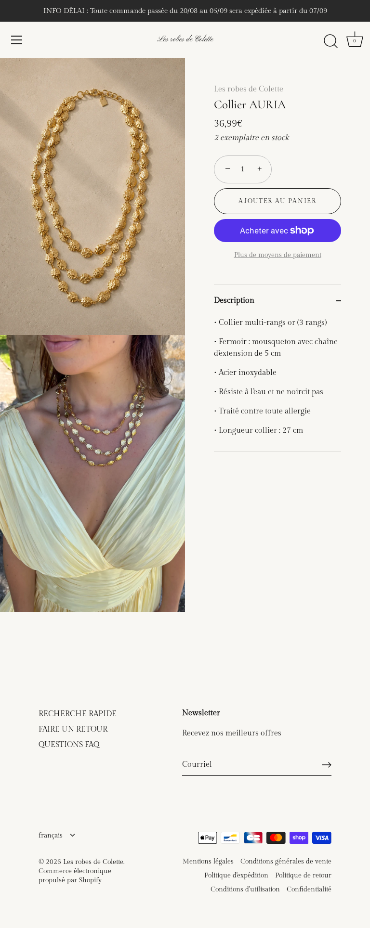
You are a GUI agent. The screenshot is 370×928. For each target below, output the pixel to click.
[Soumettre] (326, 765)
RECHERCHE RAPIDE (78, 714)
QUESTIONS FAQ (69, 744)
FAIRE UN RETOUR (73, 729)
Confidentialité (309, 889)
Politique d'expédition (236, 875)
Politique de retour (303, 875)
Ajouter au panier (277, 201)
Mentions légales (208, 861)
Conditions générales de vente (285, 861)
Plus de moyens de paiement (277, 255)
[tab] (277, 384)
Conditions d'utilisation (245, 889)
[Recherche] (330, 41)
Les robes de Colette (185, 39)
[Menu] (16, 40)
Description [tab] (234, 300)
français (51, 835)
